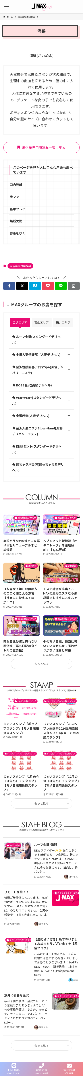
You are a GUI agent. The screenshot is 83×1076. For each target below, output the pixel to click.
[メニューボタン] (6, 6)
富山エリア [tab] (41, 322)
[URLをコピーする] (74, 286)
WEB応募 (69, 1070)
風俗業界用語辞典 (20, 266)
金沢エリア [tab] (20, 322)
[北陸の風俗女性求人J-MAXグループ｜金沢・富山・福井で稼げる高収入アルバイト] (42, 6)
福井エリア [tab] (63, 322)
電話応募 (41, 1070)
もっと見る (41, 664)
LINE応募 (14, 1070)
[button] (9, 286)
